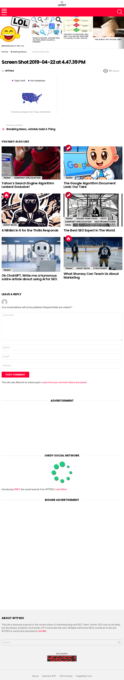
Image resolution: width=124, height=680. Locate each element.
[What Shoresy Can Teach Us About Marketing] (93, 253)
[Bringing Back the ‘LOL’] (15, 30)
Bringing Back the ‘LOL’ (13, 46)
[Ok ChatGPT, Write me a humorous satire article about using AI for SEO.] (31, 254)
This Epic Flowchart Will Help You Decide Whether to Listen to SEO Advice (76, 36)
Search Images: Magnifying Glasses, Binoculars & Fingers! (46, 40)
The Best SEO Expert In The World (89, 230)
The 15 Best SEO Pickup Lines (108, 39)
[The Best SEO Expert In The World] (93, 210)
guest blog (10, 224)
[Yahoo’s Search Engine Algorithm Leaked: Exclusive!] (31, 162)
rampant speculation (27, 177)
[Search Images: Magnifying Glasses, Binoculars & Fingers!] (46, 26)
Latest (62, 5)
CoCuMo (42, 631)
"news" (7, 177)
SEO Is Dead (66, 676)
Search (119, 643)
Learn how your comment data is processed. (64, 382)
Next (122, 32)
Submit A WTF (49, 676)
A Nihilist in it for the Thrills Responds (30, 230)
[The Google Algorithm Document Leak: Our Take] (93, 162)
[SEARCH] (119, 12)
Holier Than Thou (86, 218)
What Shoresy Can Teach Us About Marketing (91, 275)
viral (68, 224)
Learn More (61, 489)
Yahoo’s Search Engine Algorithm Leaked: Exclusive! (28, 185)
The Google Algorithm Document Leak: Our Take (90, 185)
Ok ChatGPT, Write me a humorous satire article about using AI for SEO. (30, 277)
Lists (104, 218)
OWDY (17, 489)
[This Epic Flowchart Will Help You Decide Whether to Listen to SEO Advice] (77, 24)
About (35, 676)
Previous (1, 32)
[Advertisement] (62, 425)
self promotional (105, 221)
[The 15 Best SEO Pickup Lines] (108, 26)
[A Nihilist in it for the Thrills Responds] (31, 210)
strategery (100, 268)
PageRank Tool (84, 676)
